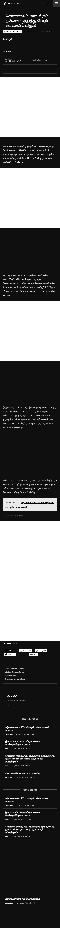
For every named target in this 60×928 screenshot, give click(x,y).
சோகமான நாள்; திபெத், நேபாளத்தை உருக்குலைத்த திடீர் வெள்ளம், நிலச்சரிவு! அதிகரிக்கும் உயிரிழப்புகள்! (30, 759)
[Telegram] (28, 69)
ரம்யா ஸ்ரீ (8, 51)
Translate (45, 31)
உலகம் (7, 748)
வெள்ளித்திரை (11, 675)
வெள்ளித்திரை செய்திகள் (15, 679)
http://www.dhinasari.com (16, 701)
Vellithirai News (17, 669)
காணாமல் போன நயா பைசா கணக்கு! (23, 773)
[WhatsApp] (21, 69)
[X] (15, 69)
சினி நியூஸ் (7, 39)
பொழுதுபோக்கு (18, 672)
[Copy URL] (42, 69)
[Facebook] (8, 69)
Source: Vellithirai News (13, 515)
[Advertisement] (30, 107)
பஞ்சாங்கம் (9, 734)
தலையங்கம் (9, 777)
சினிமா (8, 672)
